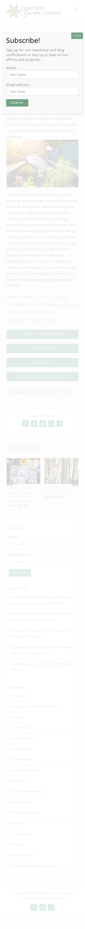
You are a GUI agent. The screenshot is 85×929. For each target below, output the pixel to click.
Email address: (18, 84)
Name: (11, 67)
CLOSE (77, 35)
